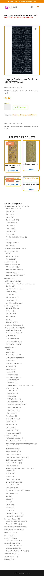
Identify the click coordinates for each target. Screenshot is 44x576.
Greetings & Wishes (12, 482)
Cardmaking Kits (10, 306)
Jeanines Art (10, 366)
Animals (8, 211)
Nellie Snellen (10, 388)
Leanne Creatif (11, 375)
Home (6, 15)
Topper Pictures (9, 557)
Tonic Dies (9, 427)
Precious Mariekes (12, 419)
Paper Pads (8, 535)
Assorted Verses (11, 449)
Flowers (8, 234)
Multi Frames (11, 410)
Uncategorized (9, 559)
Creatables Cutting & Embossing (18, 385)
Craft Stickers (15, 15)
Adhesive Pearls (11, 272)
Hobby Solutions (13, 399)
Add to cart (20, 107)
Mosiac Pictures (9, 532)
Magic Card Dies (13, 407)
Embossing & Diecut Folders (15, 521)
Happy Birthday (11, 485)
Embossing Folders (12, 341)
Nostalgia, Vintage (12, 243)
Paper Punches (9, 538)
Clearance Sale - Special (12, 328)
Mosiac (8, 499)
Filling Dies (11, 396)
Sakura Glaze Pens (12, 548)
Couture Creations (12, 355)
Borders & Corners (12, 454)
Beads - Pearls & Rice (13, 333)
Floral (8, 319)
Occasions (9, 505)
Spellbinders (10, 424)
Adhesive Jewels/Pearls (12, 265)
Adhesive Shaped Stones (14, 275)
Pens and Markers (10, 543)
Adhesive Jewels (11, 267)
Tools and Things (10, 554)
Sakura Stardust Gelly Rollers (16, 551)
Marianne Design (12, 378)
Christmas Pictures (12, 463)
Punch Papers (10, 300)
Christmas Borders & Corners (16, 457)
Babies (8, 217)
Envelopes (9, 286)
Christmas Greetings (28, 15)
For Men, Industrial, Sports (15, 237)
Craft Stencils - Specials (14, 358)
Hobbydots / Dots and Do (12, 530)
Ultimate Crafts (11, 430)
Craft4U (8, 361)
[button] (36, 29)
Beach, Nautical (11, 220)
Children (9, 226)
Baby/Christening (12, 451)
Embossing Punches (13, 540)
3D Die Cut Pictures (12, 330)
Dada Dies (10, 390)
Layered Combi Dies (14, 402)
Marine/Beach (11, 493)
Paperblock (10, 259)
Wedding (9, 245)
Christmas (9, 228)
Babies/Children (11, 308)
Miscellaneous (11, 322)
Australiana (10, 214)
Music (8, 240)
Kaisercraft (9, 372)
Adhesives (7, 278)
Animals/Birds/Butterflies (14, 441)
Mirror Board (10, 292)
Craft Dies (9, 336)
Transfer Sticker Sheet (13, 513)
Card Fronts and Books (12, 281)
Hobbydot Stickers (12, 488)
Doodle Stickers (11, 466)
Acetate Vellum (9, 262)
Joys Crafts (9, 369)
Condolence (10, 231)
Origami (8, 294)
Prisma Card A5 (11, 297)
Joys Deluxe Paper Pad (13, 289)
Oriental (9, 508)
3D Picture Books (10, 251)
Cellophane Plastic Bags (12, 325)
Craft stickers (10, 338)
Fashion (8, 473)
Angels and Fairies (12, 209)
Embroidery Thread (12, 344)
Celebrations (10, 223)
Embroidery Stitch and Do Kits (14, 527)
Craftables (11, 383)
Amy (7, 349)
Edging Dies (11, 393)
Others (8, 510)
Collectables (11, 380)
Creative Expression (12, 363)
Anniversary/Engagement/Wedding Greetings (21, 444)
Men (7, 253)
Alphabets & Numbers (13, 438)
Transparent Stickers (13, 516)
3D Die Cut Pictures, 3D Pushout (15, 206)
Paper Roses (10, 416)
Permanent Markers (13, 545)
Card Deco (9, 352)
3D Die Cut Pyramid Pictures (14, 248)
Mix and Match (11, 256)
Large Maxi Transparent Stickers (17, 490)
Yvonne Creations (12, 433)
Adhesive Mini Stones (13, 270)
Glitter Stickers (11, 479)
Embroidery (10, 316)
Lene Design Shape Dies (15, 405)
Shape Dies (11, 413)
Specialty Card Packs (13, 303)
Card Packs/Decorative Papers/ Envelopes (18, 284)
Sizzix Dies (9, 422)
